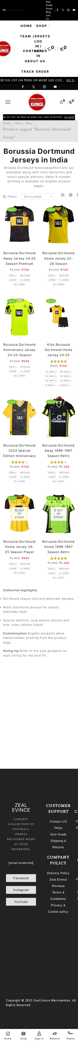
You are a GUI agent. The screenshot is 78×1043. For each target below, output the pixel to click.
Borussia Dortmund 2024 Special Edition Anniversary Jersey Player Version (19, 456)
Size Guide (49, 3)
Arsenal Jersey (17, 745)
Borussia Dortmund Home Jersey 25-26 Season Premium (58, 261)
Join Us (48, 17)
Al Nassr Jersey (18, 738)
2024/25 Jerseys (19, 724)
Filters (12, 196)
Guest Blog (49, 10)
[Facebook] (57, 10)
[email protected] (17, 10)
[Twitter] (63, 10)
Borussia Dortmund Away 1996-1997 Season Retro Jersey (58, 453)
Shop (41, 26)
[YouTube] (74, 10)
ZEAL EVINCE (21, 807)
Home (26, 26)
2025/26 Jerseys (53, 724)
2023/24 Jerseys (52, 717)
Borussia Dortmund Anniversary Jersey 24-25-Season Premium (19, 352)
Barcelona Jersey (50, 745)
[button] (21, 878)
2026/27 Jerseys (18, 731)
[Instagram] (68, 10)
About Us (35, 61)
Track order (35, 71)
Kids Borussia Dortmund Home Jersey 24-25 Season (58, 352)
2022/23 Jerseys (18, 717)
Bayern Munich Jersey (22, 752)
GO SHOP (71, 80)
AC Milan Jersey (52, 731)
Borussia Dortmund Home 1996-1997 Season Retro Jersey (58, 549)
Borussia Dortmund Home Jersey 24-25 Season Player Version (19, 549)
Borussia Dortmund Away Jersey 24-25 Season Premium (19, 258)
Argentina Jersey (51, 738)
